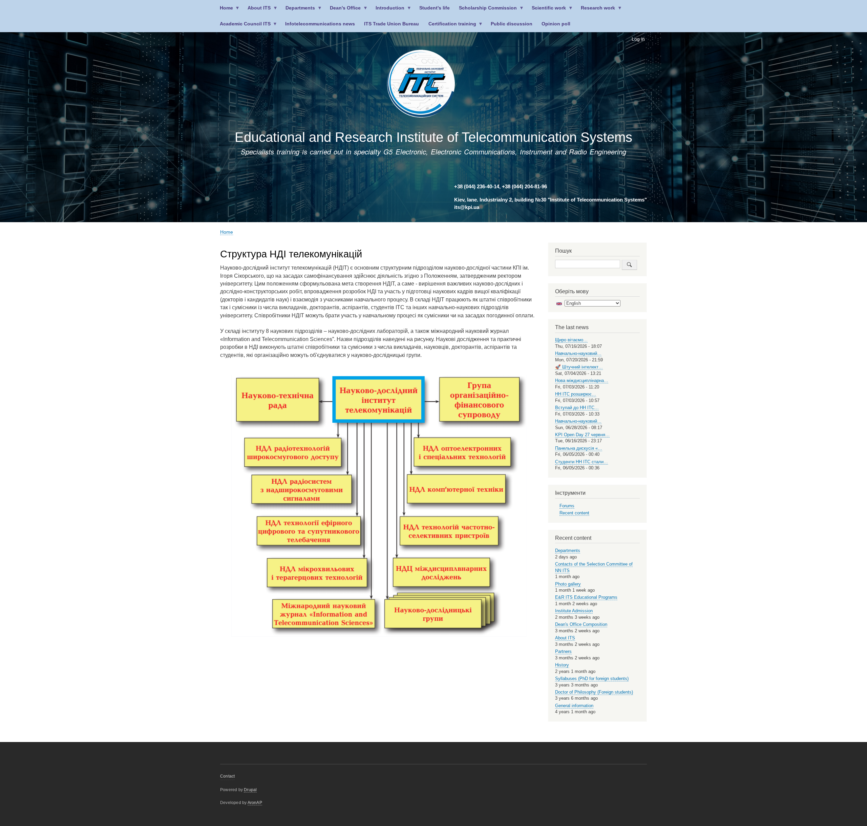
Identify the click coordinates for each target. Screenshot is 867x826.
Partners (563, 651)
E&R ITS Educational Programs (586, 597)
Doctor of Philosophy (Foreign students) (594, 692)
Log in (638, 39)
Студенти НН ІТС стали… (581, 461)
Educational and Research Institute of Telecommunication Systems (433, 137)
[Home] (421, 85)
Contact (227, 776)
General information (574, 705)
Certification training (450, 26)
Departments (298, 10)
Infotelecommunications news (320, 23)
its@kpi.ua (466, 207)
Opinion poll (556, 23)
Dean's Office (343, 10)
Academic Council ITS (243, 26)
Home (224, 10)
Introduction (388, 10)
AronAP (255, 802)
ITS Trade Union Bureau (391, 23)
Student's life (434, 7)
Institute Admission (574, 610)
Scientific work (546, 10)
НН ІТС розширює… (575, 394)
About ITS (257, 10)
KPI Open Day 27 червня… (582, 434)
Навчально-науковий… (578, 353)
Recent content (574, 512)
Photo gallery (568, 584)
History (562, 665)
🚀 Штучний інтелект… (579, 366)
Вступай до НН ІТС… (577, 407)
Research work (595, 10)
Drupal (250, 789)
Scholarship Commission (485, 10)
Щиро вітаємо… (571, 339)
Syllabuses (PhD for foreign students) (592, 678)
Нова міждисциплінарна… (581, 380)
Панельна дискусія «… (578, 448)
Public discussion (511, 23)
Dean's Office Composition (581, 624)
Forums (566, 505)
